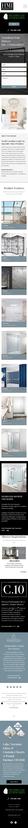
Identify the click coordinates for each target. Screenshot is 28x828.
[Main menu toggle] (25, 6)
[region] (14, 564)
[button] (26, 572)
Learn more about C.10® (8, 626)
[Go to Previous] (2, 703)
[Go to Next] (26, 703)
